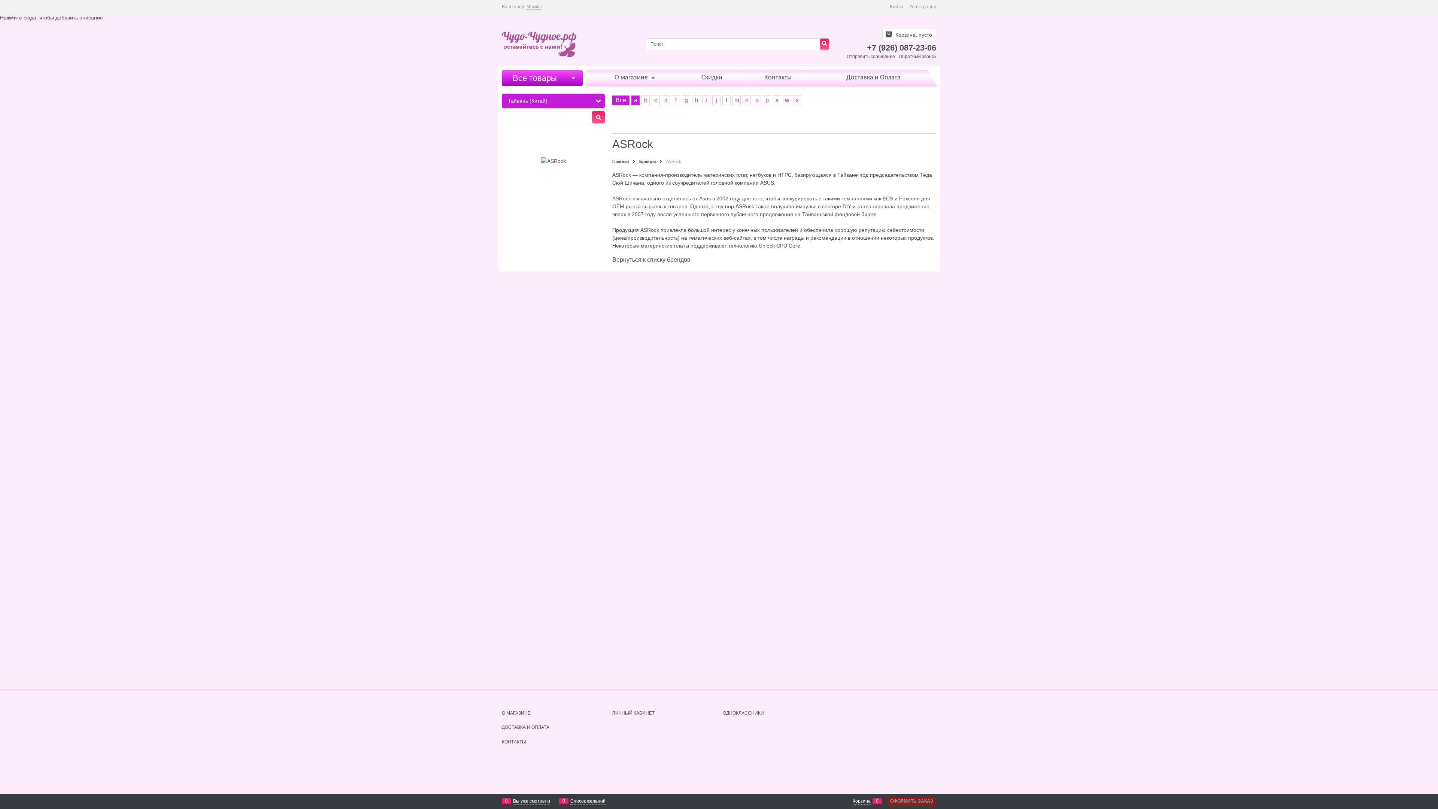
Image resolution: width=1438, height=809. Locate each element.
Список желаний (588, 801)
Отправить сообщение (871, 56)
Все (621, 100)
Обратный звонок (917, 56)
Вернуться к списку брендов (651, 260)
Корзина (862, 801)
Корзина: (913, 35)
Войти (896, 6)
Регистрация (922, 6)
